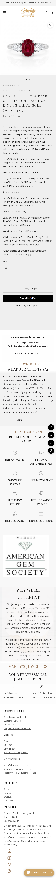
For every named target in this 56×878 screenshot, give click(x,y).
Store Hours (43, 833)
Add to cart (28, 289)
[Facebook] (51, 427)
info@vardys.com (13, 693)
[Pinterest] (51, 443)
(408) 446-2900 (19, 3)
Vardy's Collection (16, 90)
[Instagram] (51, 435)
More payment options (28, 305)
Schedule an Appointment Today (20, 833)
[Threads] (51, 451)
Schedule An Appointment (39, 3)
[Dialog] (14, 452)
